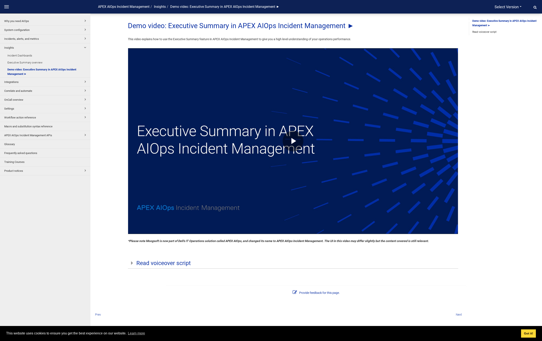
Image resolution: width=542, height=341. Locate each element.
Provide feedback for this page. (319, 292)
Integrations (11, 82)
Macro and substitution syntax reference (28, 126)
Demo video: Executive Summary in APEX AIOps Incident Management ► (41, 72)
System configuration (17, 30)
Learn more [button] (136, 333)
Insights (9, 47)
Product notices (13, 170)
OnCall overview (13, 99)
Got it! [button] (528, 333)
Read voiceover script (484, 31)
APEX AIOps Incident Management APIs (28, 135)
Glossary (9, 144)
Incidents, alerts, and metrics (21, 38)
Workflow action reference (20, 117)
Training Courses (14, 162)
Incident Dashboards (19, 55)
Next (459, 314)
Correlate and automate (18, 90)
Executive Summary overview (25, 62)
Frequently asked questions (20, 153)
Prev (98, 314)
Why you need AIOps (16, 21)
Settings (9, 108)
